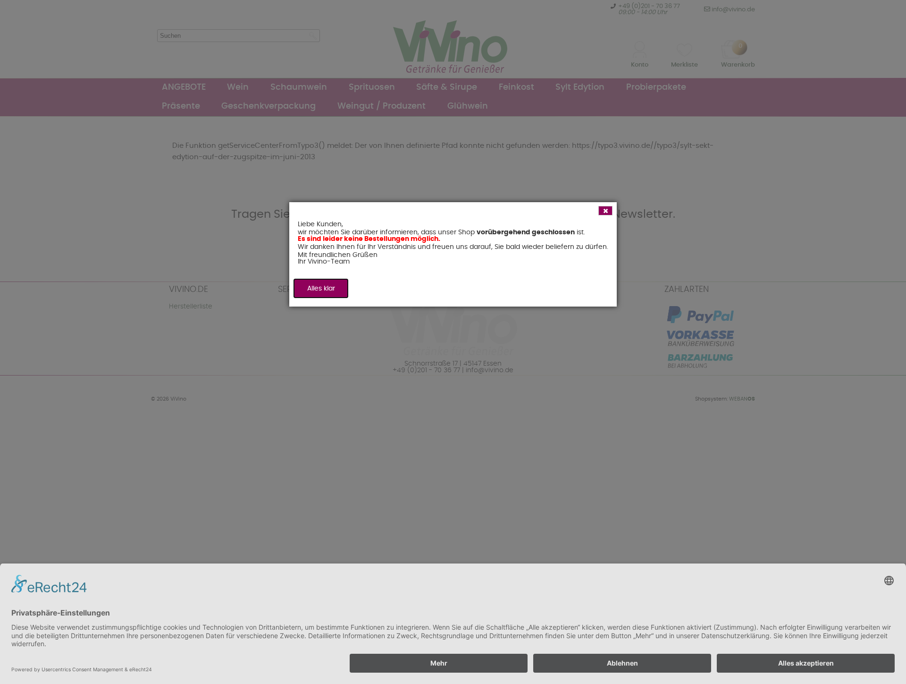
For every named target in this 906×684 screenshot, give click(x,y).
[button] (605, 210)
